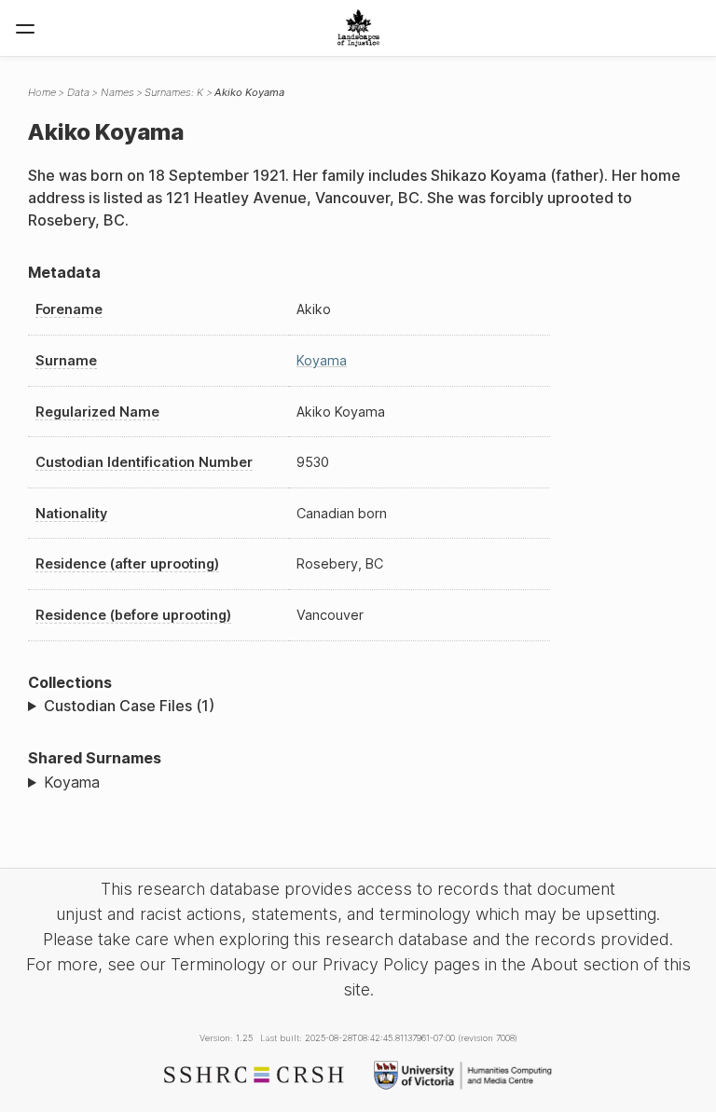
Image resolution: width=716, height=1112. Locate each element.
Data (78, 92)
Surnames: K (174, 92)
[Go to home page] (358, 28)
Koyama (321, 360)
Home (42, 92)
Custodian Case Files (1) (129, 705)
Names (117, 92)
